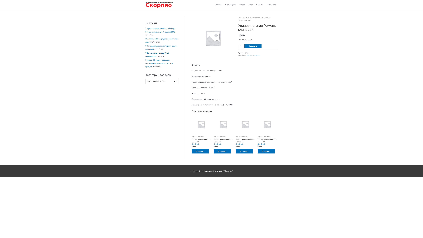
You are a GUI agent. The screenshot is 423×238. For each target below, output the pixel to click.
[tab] (196, 65)
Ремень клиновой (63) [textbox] (161, 81)
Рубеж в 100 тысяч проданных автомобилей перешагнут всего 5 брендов (159, 63)
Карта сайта (271, 5)
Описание (196, 65)
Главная (218, 5)
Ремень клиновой (252, 18)
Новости (259, 5)
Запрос (242, 5)
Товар (250, 5)
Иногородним (230, 5)
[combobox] (161, 81)
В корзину (253, 46)
